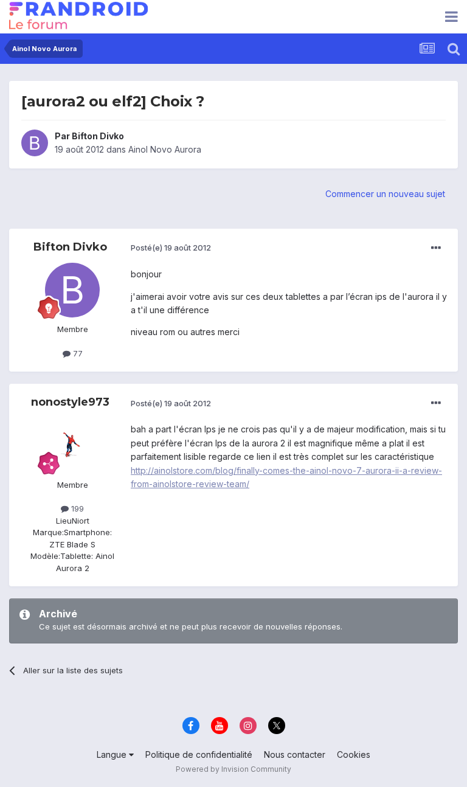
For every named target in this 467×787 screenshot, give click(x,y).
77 (77, 353)
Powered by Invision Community (233, 769)
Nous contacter (294, 754)
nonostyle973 (70, 402)
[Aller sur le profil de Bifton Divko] (34, 143)
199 (76, 508)
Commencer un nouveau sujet (385, 194)
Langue (113, 754)
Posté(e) (171, 247)
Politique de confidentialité (198, 754)
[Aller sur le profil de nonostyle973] (72, 445)
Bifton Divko (98, 136)
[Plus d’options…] (436, 248)
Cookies (353, 754)
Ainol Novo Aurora (164, 149)
